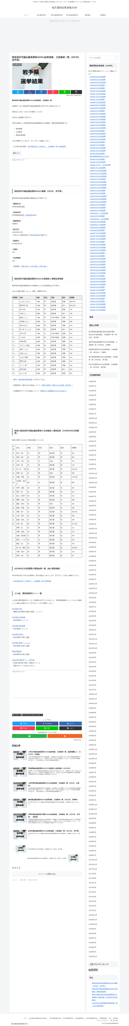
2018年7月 (92, 828)
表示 (18, 153)
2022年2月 (92, 630)
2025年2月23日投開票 (98, 293)
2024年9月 (92, 487)
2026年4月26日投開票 (98, 122)
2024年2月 (92, 519)
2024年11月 (93, 478)
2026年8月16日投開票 (98, 82)
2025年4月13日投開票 (98, 273)
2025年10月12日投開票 (98, 202)
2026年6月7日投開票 (97, 111)
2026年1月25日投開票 (98, 162)
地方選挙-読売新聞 (18, 617)
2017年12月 (93, 860)
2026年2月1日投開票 (97, 159)
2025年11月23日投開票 (98, 185)
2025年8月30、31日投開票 (99, 219)
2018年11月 (93, 809)
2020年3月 (92, 736)
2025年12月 (93, 418)
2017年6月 (92, 887)
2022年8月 (92, 602)
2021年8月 (92, 657)
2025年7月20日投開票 (98, 236)
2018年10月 (93, 814)
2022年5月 (92, 616)
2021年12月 (93, 639)
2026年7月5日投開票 (97, 99)
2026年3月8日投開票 (97, 142)
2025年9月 (92, 432)
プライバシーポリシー (102, 1020)
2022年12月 (93, 584)
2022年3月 (92, 625)
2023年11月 (93, 533)
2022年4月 (92, 621)
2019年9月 (92, 763)
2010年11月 (93, 956)
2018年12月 (93, 805)
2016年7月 (92, 938)
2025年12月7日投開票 (98, 179)
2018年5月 (92, 837)
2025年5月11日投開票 (97, 264)
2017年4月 (92, 897)
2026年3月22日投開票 (98, 136)
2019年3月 (92, 791)
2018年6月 (92, 832)
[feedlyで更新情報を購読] (29, 736)
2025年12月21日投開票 (98, 173)
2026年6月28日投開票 (98, 102)
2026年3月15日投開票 (98, 139)
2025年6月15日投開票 (98, 250)
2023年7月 (92, 552)
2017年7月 (92, 883)
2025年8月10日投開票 (98, 227)
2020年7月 (92, 717)
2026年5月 (92, 395)
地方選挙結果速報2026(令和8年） (38, 1018)
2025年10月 (93, 427)
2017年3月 (92, 901)
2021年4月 (92, 676)
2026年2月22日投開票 (98, 148)
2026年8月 (92, 381)
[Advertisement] (64, 37)
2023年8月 (92, 547)
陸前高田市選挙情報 (25, 379)
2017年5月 (92, 892)
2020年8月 (92, 713)
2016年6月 (92, 942)
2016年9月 (92, 929)
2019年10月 (93, 759)
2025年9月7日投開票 (97, 216)
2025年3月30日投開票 (98, 279)
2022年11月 (93, 588)
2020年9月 (92, 708)
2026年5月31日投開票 (98, 114)
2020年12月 (93, 694)
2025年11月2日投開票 (97, 193)
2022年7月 (92, 607)
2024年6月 (92, 501)
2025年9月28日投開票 (98, 208)
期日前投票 (35, 235)
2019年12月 (93, 749)
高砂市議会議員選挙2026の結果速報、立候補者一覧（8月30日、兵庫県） (103, 343)
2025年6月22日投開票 (98, 247)
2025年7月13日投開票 (98, 239)
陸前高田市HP (31, 215)
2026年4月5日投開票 (97, 131)
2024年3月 (92, 515)
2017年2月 (92, 906)
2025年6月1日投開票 (97, 256)
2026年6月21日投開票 (98, 105)
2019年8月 (92, 768)
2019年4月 (92, 786)
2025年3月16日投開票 (98, 284)
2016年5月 (92, 947)
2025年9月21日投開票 (98, 210)
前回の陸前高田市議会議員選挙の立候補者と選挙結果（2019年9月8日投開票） (105, 997)
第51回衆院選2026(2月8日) (99, 156)
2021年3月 (92, 680)
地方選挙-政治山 (18, 634)
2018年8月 (92, 823)
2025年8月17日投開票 (98, 225)
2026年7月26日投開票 (98, 91)
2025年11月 (93, 423)
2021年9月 (92, 653)
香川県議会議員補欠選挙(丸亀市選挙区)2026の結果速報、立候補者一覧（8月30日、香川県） (103, 334)
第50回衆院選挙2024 (92, 1018)
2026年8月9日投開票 (97, 85)
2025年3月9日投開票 (97, 287)
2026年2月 (92, 409)
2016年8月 (92, 933)
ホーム (25, 1018)
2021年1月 (92, 690)
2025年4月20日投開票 (98, 270)
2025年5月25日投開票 (98, 259)
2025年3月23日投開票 (98, 281)
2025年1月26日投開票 (98, 304)
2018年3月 (92, 846)
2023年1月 (92, 579)
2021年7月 (92, 662)
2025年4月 (92, 455)
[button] (76, 92)
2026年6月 (92, 391)
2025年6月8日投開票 (97, 253)
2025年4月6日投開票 (97, 276)
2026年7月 (92, 386)
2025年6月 (92, 446)
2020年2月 (92, 740)
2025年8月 (92, 437)
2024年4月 (92, 510)
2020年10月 (93, 703)
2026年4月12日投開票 (98, 128)
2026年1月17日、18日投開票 (100, 165)
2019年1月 (92, 800)
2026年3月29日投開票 (98, 134)
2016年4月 (92, 952)
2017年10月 (93, 869)
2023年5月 (92, 561)
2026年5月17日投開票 (98, 119)
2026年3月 (92, 404)
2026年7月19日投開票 (98, 94)
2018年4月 (92, 841)
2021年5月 (92, 671)
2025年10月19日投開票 (98, 199)
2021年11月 (93, 644)
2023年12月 (93, 529)
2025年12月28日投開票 (98, 171)
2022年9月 (92, 598)
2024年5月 (92, 506)
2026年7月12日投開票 (98, 97)
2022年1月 (92, 634)
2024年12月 (93, 473)
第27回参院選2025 (68, 1018)
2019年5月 (92, 782)
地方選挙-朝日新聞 (18, 626)
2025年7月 (92, 441)
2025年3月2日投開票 (97, 290)
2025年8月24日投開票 (98, 222)
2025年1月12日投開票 (98, 310)
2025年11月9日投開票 (97, 190)
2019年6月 (92, 777)
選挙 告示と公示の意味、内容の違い (34, 266)
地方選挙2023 (17, 714)
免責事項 (115, 1018)
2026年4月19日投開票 (98, 125)
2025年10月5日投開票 (98, 205)
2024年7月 (92, 496)
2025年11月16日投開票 (98, 188)
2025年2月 (92, 464)
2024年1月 (92, 524)
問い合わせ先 (114, 1020)
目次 (110, 1018)
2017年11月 (93, 864)
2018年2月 (92, 851)
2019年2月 (92, 795)
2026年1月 (92, 414)
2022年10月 (93, 593)
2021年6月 (92, 667)
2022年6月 (92, 611)
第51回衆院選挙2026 (55, 1018)
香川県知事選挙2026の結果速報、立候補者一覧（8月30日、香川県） (103, 358)
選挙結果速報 (17, 651)
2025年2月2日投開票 (97, 301)
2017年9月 (92, 874)
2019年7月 (92, 772)
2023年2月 (92, 575)
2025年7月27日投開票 (98, 233)
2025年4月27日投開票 (98, 267)
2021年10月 (93, 648)
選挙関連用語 (103, 1018)
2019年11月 (93, 754)
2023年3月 (92, 570)
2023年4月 (92, 565)
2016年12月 (93, 915)
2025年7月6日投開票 (97, 242)
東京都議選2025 (79, 1018)
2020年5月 (92, 726)
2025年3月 (92, 459)
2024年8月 (92, 492)
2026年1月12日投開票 (98, 168)
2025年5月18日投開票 (98, 262)
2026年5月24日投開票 (98, 117)
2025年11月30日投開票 (98, 182)
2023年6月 (92, 556)
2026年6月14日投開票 (98, 108)
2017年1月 (92, 910)
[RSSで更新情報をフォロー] (64, 736)
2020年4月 (92, 731)
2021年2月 (92, 685)
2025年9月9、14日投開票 (99, 213)
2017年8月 (92, 878)
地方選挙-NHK (17, 609)
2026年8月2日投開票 (97, 88)
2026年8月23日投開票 (98, 80)
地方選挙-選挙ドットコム (21, 643)
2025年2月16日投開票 (98, 296)
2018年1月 (92, 855)
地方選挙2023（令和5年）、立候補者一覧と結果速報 (46, 146)
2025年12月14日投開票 (98, 176)
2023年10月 (93, 538)
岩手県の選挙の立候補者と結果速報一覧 (33, 714)
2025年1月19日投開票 (98, 307)
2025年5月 (92, 450)
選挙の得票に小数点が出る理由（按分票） (57, 385)
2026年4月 (92, 400)
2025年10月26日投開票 (98, 196)
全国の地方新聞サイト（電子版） (24, 660)
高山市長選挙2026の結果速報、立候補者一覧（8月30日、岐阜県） (103, 365)
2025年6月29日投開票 (98, 244)
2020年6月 (92, 722)
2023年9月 (92, 542)
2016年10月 (93, 924)
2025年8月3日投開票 (97, 230)
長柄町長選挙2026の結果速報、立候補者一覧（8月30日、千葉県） (103, 351)
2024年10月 (93, 483)
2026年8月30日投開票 (98, 77)
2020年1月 (92, 745)
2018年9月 (92, 818)
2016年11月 (93, 920)
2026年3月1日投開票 (97, 145)
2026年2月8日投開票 (97, 154)
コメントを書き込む (47, 874)
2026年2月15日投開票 (98, 151)
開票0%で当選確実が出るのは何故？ (53, 391)
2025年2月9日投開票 (97, 299)
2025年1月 (92, 469)
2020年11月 (93, 699)
